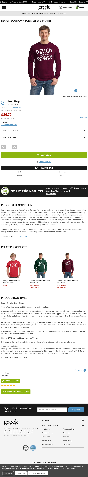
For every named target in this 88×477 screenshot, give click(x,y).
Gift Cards (66, 437)
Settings (8, 473)
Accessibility (67, 441)
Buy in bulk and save (9, 125)
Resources (66, 433)
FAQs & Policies (47, 445)
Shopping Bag (47, 433)
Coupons (66, 445)
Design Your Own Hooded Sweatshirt (40, 281)
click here (23, 357)
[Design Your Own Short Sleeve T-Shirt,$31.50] (13, 265)
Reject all (20, 473)
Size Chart (83, 117)
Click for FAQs (12, 104)
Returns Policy (47, 441)
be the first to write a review (16, 392)
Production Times (69, 429)
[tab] (10, 381)
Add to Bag (46, 155)
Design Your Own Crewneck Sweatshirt (67, 281)
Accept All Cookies (37, 473)
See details (51, 193)
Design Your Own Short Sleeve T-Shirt (11, 281)
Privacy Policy (70, 468)
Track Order (46, 437)
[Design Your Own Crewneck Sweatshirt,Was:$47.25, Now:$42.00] (68, 265)
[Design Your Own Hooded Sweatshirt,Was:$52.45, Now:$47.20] (40, 265)
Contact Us (46, 429)
